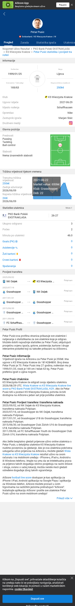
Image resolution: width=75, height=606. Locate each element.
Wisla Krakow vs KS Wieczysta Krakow (36, 452)
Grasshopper (13, 292)
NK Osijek (11, 281)
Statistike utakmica (13, 207)
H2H (51, 388)
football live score (21, 477)
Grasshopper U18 (15, 302)
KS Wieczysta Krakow (60, 97)
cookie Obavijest (24, 589)
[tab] (8, 42)
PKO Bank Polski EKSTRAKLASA (29, 388)
